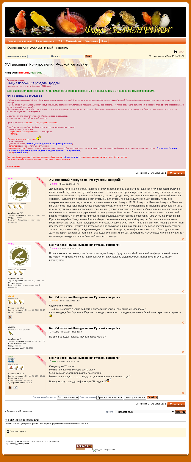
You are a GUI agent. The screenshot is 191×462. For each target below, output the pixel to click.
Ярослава (24, 73)
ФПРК (54, 184)
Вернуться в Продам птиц (19, 411)
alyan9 (55, 301)
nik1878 (55, 332)
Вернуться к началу (183, 239)
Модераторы (36, 73)
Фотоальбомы (73, 41)
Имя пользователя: (16, 56)
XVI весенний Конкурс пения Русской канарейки (46, 64)
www (54, 361)
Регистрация (91, 41)
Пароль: (55, 56)
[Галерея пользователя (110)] (15, 387)
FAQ (60, 41)
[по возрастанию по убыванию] (141, 397)
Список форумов (45, 41)
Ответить (171, 172)
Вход (104, 41)
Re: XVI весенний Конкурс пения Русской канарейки (84, 244)
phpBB (20, 441)
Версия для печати (176, 51)
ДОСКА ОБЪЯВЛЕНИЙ (41, 48)
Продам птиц (61, 48)
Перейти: (109, 412)
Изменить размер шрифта (181, 51)
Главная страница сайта (20, 41)
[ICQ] (10, 317)
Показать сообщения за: (45, 397)
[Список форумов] (90, 22)
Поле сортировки (88, 397)
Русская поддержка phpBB (17, 443)
